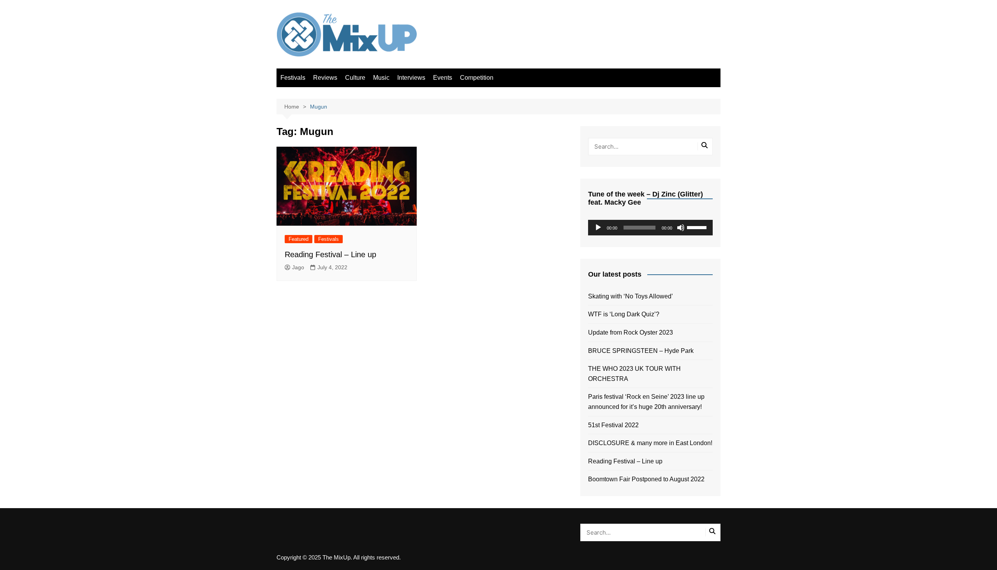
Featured (298, 239)
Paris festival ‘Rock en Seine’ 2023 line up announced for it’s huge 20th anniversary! (646, 401)
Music (381, 77)
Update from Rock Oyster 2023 (630, 332)
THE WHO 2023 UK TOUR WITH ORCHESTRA (634, 373)
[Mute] (681, 228)
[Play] (598, 228)
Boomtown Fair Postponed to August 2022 (646, 479)
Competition (476, 77)
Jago (298, 267)
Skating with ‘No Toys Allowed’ (630, 296)
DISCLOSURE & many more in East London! (650, 443)
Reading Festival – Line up (330, 254)
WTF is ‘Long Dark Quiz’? (623, 314)
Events (442, 77)
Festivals (292, 77)
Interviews (411, 77)
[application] (650, 227)
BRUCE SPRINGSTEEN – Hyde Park (642, 350)
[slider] (698, 227)
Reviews (325, 77)
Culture (355, 77)
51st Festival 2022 (613, 425)
